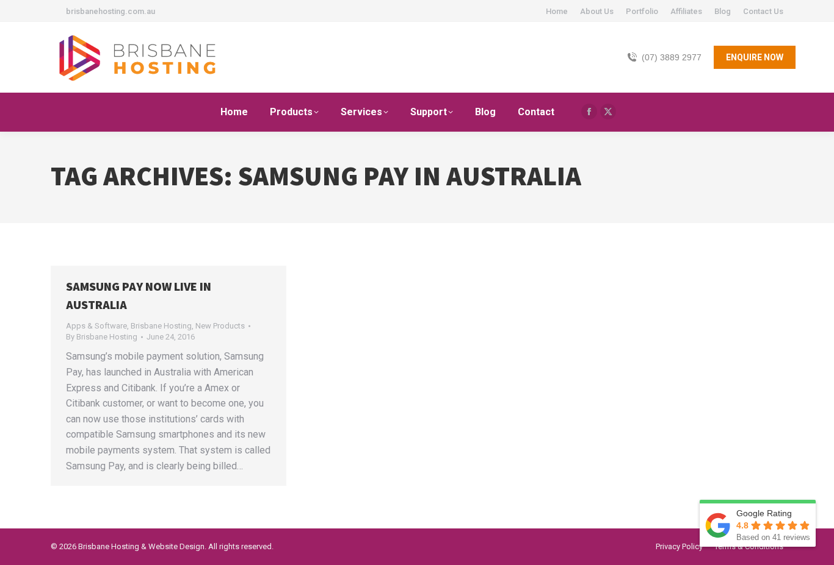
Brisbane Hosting (161, 325)
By (101, 336)
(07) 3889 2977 (672, 57)
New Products (220, 325)
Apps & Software (96, 325)
